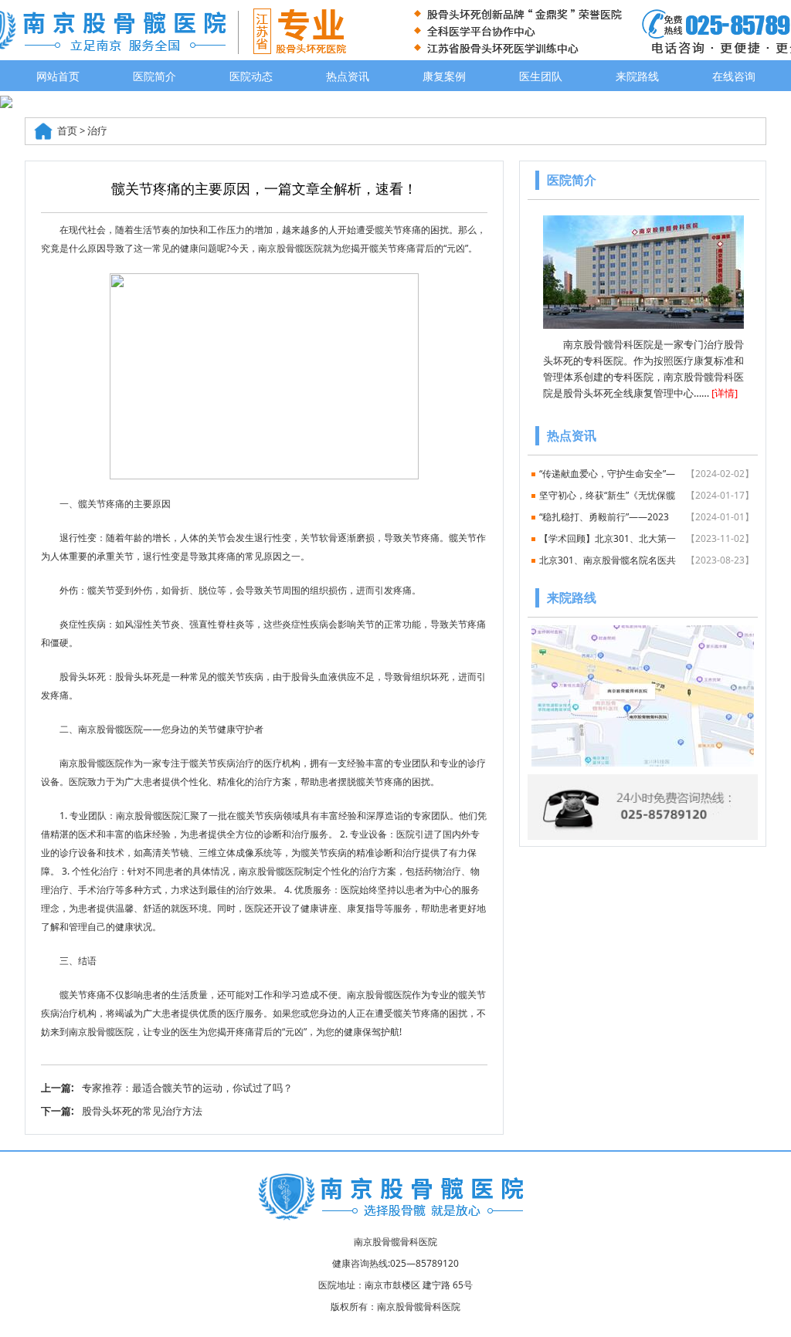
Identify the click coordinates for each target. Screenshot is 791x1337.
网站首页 (58, 76)
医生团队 (540, 76)
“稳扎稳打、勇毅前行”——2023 (646, 516)
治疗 (97, 130)
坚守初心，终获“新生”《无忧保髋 (646, 495)
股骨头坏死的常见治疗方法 (142, 1111)
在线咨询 (733, 76)
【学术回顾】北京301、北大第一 (646, 538)
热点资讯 (347, 76)
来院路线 (637, 76)
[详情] (724, 393)
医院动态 (251, 76)
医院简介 (154, 76)
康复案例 (444, 76)
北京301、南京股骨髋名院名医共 (646, 560)
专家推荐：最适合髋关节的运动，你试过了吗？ (187, 1088)
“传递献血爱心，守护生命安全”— (646, 473)
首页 (67, 130)
